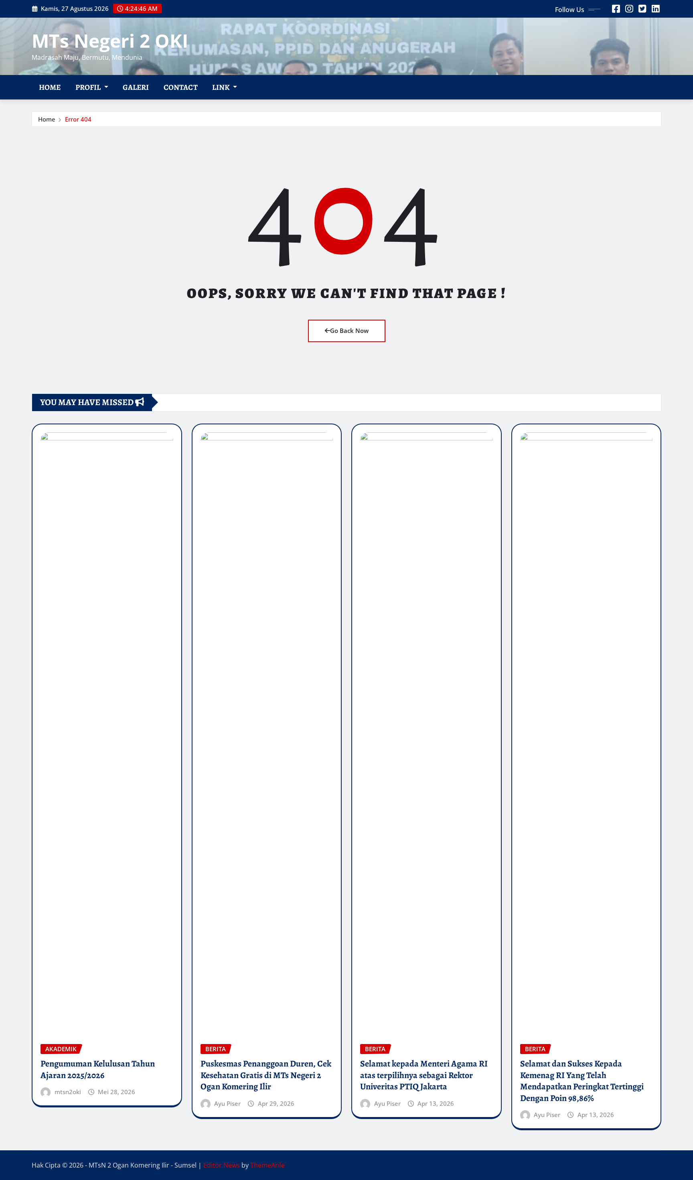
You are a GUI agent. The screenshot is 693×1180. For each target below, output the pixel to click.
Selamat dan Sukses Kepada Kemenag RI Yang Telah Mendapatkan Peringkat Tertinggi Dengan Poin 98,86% (582, 1081)
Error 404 (78, 119)
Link (221, 87)
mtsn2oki (68, 1092)
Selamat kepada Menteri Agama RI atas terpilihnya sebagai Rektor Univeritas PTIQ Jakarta (424, 1075)
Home (50, 87)
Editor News (221, 1165)
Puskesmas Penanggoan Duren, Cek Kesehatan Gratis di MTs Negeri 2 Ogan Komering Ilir (266, 1075)
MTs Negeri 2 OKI (110, 40)
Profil (88, 87)
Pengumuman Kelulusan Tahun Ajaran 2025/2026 (98, 1069)
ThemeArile (267, 1165)
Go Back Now (349, 330)
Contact (181, 87)
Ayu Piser (227, 1103)
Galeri (136, 87)
